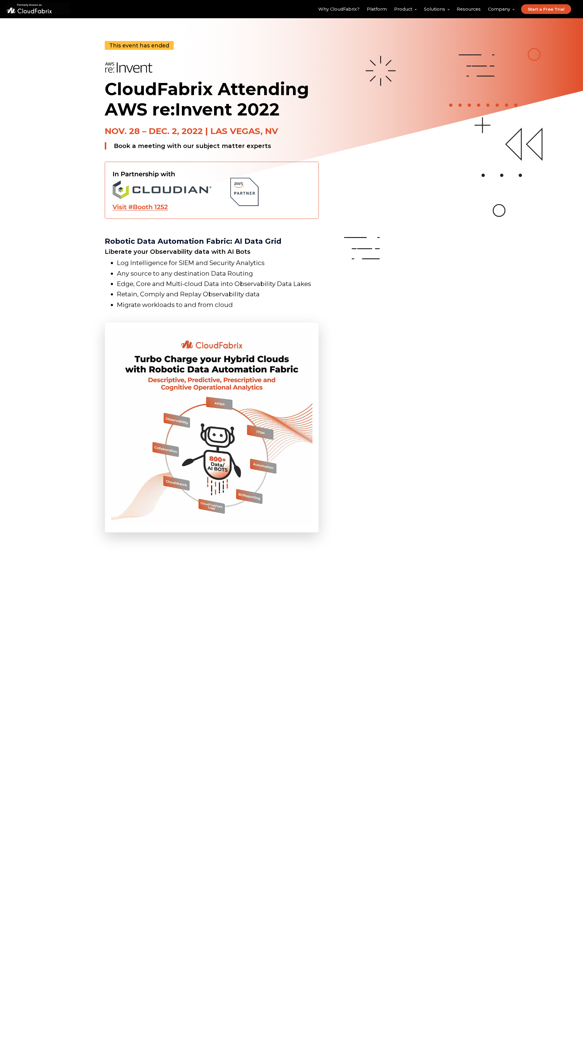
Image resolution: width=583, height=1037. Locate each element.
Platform (377, 9)
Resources (469, 9)
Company (499, 9)
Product (403, 9)
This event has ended (139, 45)
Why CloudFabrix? (339, 9)
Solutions (434, 9)
